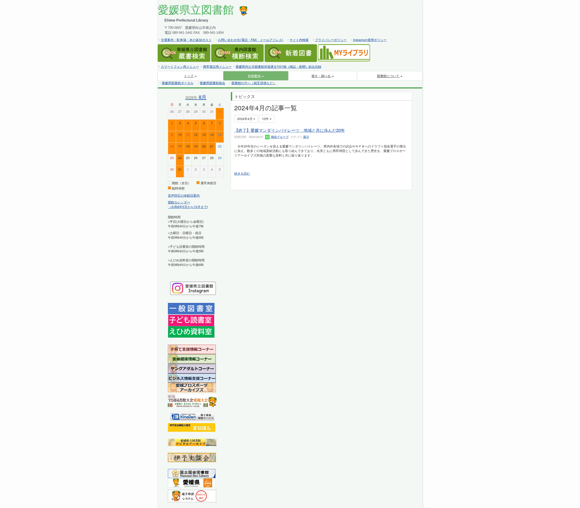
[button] (255, 75)
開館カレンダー (179, 202)
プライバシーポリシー (331, 39)
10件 (266, 118)
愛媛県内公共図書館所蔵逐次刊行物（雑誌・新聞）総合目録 (278, 66)
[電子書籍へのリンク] (192, 415)
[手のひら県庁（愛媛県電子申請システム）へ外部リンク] (192, 495)
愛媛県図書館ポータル (177, 83)
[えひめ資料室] (191, 331)
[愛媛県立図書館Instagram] (193, 287)
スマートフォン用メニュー (180, 66)
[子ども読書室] (191, 320)
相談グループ (279, 137)
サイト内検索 (299, 39)
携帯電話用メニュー (217, 66)
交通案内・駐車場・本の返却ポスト (186, 39)
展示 (306, 137)
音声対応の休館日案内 (184, 195)
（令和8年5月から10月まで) (188, 206)
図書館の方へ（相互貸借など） (254, 83)
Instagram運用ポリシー (370, 39)
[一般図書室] (191, 308)
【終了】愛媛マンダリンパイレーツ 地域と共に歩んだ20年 (289, 130)
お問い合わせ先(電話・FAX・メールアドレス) (250, 39)
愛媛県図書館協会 (212, 83)
